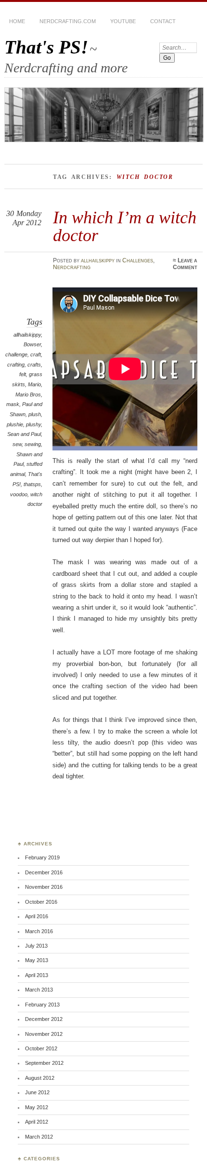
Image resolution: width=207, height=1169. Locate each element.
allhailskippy (98, 260)
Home (17, 21)
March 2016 (39, 931)
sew (17, 444)
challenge (16, 354)
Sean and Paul (24, 434)
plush (34, 414)
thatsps (32, 484)
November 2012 (44, 1034)
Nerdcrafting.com (67, 21)
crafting (16, 364)
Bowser (32, 344)
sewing (33, 444)
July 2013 (36, 946)
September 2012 (44, 1063)
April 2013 (36, 975)
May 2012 (36, 1107)
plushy (33, 424)
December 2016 (44, 872)
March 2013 (39, 989)
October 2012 (41, 1048)
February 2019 (42, 857)
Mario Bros (28, 394)
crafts (34, 364)
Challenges (137, 260)
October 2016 (41, 902)
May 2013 (36, 960)
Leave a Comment (185, 264)
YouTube (123, 21)
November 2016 (44, 887)
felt (22, 374)
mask (12, 404)
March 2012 (39, 1137)
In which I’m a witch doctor (124, 226)
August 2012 (39, 1078)
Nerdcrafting (72, 267)
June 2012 (37, 1092)
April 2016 (36, 916)
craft (35, 354)
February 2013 (42, 1004)
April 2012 (36, 1122)
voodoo (18, 494)
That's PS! (46, 47)
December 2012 (44, 1019)
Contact (163, 21)
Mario (34, 384)
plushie (15, 424)
